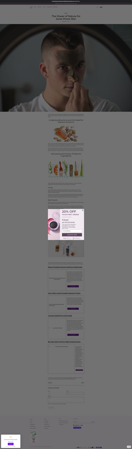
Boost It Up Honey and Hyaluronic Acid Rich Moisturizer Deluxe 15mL (63, 1)
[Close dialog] (83, 210)
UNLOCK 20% (72, 235)
